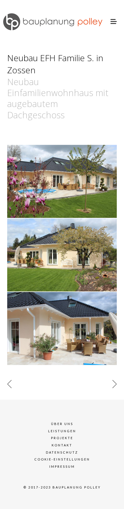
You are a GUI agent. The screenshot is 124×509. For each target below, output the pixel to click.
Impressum (62, 466)
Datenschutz (62, 452)
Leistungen (62, 431)
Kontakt (62, 445)
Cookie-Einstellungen (62, 459)
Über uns (62, 424)
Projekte (62, 438)
